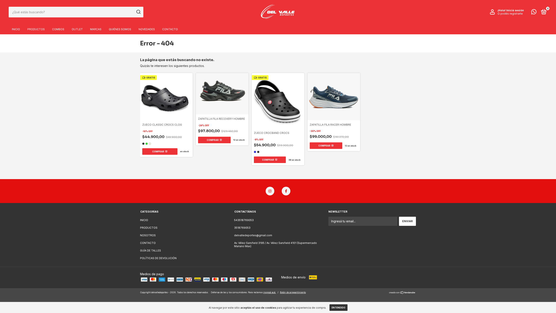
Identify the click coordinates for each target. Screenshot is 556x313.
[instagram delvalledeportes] (270, 191)
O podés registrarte (510, 13)
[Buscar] (138, 12)
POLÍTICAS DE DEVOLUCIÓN (158, 258)
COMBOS (58, 29)
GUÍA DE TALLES (150, 250)
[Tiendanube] (402, 293)
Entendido (338, 307)
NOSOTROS (148, 235)
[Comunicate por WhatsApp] (534, 13)
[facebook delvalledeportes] (286, 191)
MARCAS (95, 29)
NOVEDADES (147, 29)
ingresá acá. (269, 292)
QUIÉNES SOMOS (120, 29)
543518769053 (244, 220)
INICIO (16, 29)
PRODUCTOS (36, 29)
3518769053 (242, 227)
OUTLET (77, 29)
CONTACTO (170, 29)
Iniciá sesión (515, 10)
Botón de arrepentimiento (293, 292)
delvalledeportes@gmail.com (253, 235)
